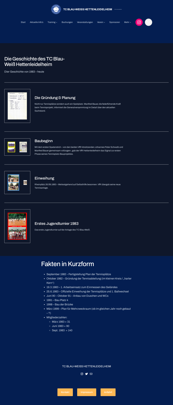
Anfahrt (108, 392)
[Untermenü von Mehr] (130, 22)
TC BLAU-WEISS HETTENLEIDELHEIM (87, 9)
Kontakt (65, 392)
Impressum (87, 392)
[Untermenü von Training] (56, 22)
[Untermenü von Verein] (104, 22)
